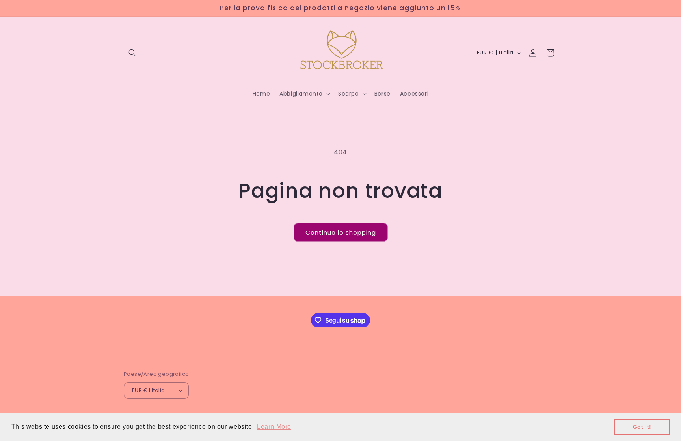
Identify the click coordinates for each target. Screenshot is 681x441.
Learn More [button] (274, 426)
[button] (132, 53)
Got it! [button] (642, 427)
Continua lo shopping (340, 232)
